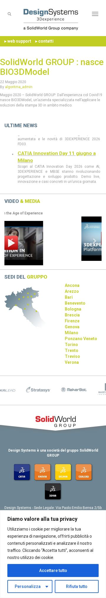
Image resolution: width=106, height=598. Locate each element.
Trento (71, 350)
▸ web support (17, 41)
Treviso (72, 356)
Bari (69, 297)
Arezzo (72, 291)
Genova (72, 326)
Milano (71, 332)
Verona (72, 362)
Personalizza (28, 586)
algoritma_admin (18, 87)
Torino (71, 344)
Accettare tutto (53, 570)
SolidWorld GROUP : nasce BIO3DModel (52, 67)
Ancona (72, 285)
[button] (11, 240)
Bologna (73, 309)
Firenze (72, 321)
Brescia (72, 315)
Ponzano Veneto (81, 338)
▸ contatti (44, 41)
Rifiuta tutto (76, 586)
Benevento (75, 303)
